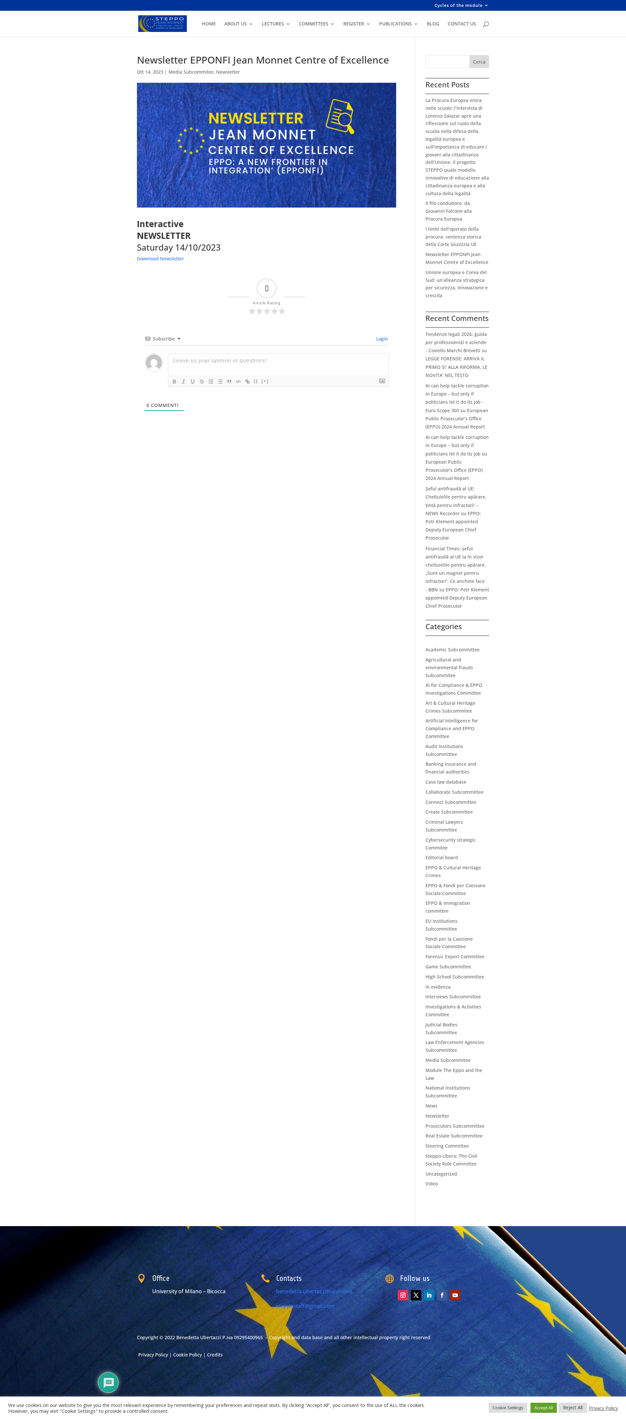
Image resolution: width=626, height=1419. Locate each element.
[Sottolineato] (192, 381)
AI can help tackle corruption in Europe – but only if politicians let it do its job (457, 445)
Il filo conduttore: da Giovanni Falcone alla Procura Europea (448, 211)
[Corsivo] (183, 381)
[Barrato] (201, 381)
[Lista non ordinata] (220, 381)
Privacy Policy (153, 1355)
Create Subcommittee (449, 812)
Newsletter (228, 72)
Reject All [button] (573, 1407)
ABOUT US (235, 24)
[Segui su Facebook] (442, 1295)
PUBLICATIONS (395, 24)
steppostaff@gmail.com (305, 1306)
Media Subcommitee (191, 72)
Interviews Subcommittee (453, 996)
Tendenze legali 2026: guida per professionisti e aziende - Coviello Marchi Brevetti (456, 342)
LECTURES (273, 24)
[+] (265, 381)
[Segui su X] (416, 1295)
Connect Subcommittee (450, 802)
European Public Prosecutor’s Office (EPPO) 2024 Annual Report (456, 418)
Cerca (479, 62)
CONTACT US (462, 24)
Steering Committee (447, 1146)
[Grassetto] (174, 381)
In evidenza (438, 987)
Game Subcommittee (448, 966)
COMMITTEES (313, 24)
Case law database (445, 782)
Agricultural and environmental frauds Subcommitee (449, 667)
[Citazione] (229, 381)
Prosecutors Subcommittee (454, 1126)
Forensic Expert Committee (454, 956)
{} (256, 381)
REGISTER (353, 24)
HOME (209, 24)
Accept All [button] (543, 1408)
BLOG (433, 24)
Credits (215, 1355)
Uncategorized (441, 1174)
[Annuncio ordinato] (211, 381)
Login (381, 339)
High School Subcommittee (454, 977)
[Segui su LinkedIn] (429, 1295)
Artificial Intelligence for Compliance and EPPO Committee (451, 728)
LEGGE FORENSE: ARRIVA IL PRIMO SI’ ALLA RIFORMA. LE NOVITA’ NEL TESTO (456, 366)
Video (431, 1183)
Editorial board (441, 857)
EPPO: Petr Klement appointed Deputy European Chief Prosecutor (457, 597)
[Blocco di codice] (238, 381)
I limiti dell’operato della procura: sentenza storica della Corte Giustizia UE (453, 237)
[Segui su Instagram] (403, 1295)
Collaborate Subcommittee (454, 792)
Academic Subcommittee (452, 649)
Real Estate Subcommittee (454, 1136)
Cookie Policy (188, 1355)
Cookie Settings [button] (508, 1408)
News (431, 1106)
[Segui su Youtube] (455, 1295)
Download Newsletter (160, 258)
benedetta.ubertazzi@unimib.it (314, 1291)
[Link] (247, 381)
